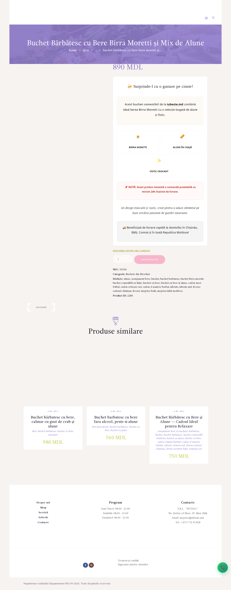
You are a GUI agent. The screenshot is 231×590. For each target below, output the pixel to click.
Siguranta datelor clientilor (133, 564)
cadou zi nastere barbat (156, 287)
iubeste (174, 287)
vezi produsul (55, 379)
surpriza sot (195, 449)
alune (127, 279)
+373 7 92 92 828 (190, 522)
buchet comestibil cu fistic (127, 283)
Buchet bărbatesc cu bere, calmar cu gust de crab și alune (53, 421)
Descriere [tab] (41, 307)
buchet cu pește (118, 430)
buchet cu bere (151, 283)
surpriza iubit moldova (170, 291)
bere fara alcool (100, 427)
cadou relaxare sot (131, 287)
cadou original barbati (169, 442)
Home (73, 50)
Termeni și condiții (128, 561)
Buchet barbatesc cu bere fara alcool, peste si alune (116, 419)
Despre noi (43, 502)
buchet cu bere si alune (174, 283)
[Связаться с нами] (222, 567)
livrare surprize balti (144, 291)
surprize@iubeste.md (192, 518)
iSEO (67, 583)
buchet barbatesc (169, 279)
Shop (85, 50)
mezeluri (53, 435)
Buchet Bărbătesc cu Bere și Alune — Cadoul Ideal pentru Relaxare (179, 421)
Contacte (43, 522)
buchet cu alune (175, 438)
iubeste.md (185, 287)
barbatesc (194, 431)
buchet (155, 279)
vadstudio (43, 583)
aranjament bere (140, 279)
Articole (43, 517)
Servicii (43, 512)
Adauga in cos (149, 259)
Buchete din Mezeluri (138, 274)
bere (34, 431)
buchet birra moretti (192, 279)
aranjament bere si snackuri (173, 431)
